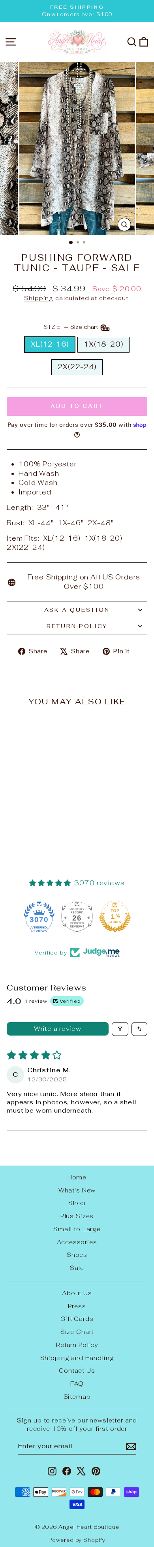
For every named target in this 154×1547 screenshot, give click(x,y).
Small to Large (77, 1229)
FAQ (77, 1383)
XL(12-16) (50, 344)
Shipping (38, 298)
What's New (77, 1190)
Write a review (57, 1028)
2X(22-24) (77, 366)
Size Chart (77, 1332)
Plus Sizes (77, 1216)
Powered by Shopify (77, 1540)
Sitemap (77, 1396)
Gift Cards (77, 1318)
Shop (76, 1203)
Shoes (77, 1254)
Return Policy (77, 626)
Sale (77, 1268)
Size (72, 327)
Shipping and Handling (77, 1358)
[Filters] (120, 1029)
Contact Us (77, 1370)
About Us (77, 1293)
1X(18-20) (103, 344)
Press (77, 1306)
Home (77, 1177)
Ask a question (76, 609)
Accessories (77, 1242)
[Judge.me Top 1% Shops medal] (115, 916)
